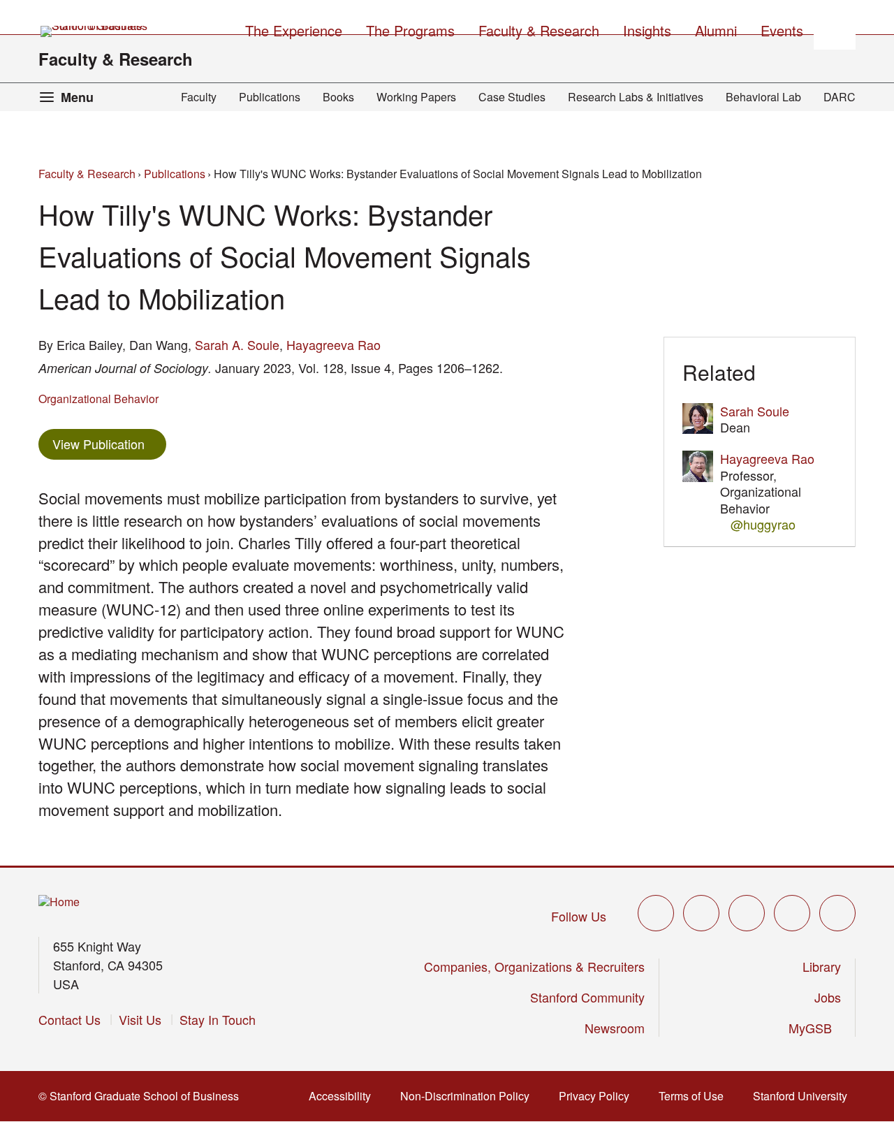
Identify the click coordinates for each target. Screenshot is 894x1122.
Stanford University (804, 1096)
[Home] (59, 902)
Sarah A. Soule (237, 344)
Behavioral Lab (763, 97)
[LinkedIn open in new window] (837, 913)
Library (822, 966)
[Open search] (835, 29)
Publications (269, 97)
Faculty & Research (115, 59)
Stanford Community (587, 997)
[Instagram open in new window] (746, 913)
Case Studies (511, 97)
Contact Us (69, 1019)
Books (338, 97)
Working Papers (416, 97)
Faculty (199, 97)
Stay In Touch (217, 1019)
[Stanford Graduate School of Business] (95, 31)
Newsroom (615, 1028)
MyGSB (815, 1028)
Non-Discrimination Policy (469, 1096)
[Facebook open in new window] (701, 913)
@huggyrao (763, 524)
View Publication (109, 443)
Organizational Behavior (98, 399)
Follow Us (578, 916)
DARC (839, 97)
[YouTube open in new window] (792, 913)
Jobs (827, 997)
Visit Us (140, 1019)
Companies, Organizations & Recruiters (534, 966)
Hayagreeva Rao (333, 344)
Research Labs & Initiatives (635, 97)
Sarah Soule (754, 411)
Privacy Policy (598, 1096)
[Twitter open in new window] (656, 913)
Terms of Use (695, 1096)
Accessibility (344, 1096)
